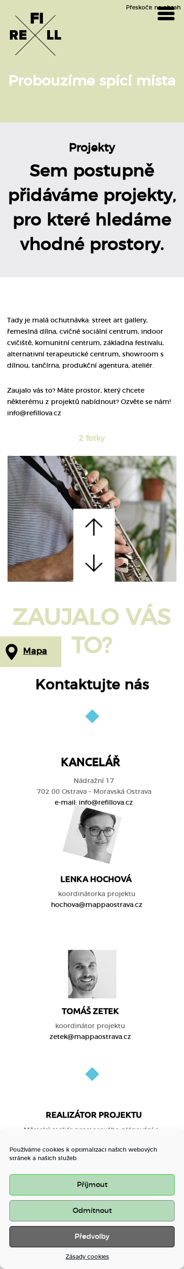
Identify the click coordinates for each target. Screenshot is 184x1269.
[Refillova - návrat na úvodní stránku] (35, 35)
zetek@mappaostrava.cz (90, 1037)
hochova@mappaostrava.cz (96, 905)
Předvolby (92, 1236)
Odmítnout (92, 1210)
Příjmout (92, 1184)
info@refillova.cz (106, 802)
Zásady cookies (87, 1257)
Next (94, 563)
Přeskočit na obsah (153, 7)
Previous (94, 527)
